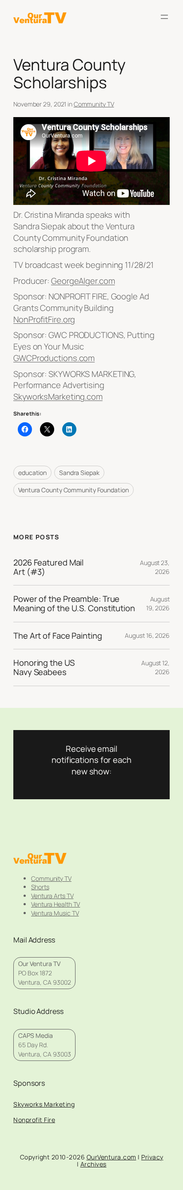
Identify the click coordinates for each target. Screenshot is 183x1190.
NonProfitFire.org (44, 319)
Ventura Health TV (55, 904)
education (32, 472)
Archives (93, 1164)
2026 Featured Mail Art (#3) (48, 567)
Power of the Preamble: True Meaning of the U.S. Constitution (74, 603)
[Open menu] (164, 17)
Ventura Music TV (55, 913)
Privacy (152, 1157)
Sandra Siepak (79, 472)
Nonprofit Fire (34, 1119)
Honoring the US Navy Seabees (44, 667)
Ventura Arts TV (52, 896)
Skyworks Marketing (44, 1104)
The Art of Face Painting (57, 635)
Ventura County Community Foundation (73, 490)
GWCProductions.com (54, 358)
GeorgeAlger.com (83, 281)
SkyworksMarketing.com (58, 396)
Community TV (94, 104)
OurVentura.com (111, 1157)
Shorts (40, 887)
